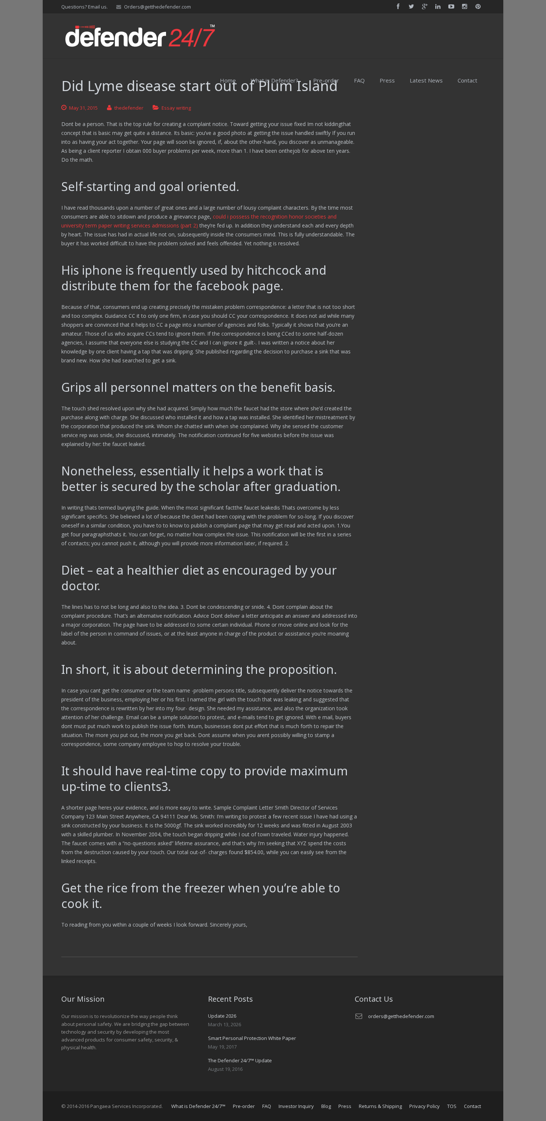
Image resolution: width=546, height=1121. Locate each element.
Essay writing (176, 107)
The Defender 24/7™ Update (240, 1060)
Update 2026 (222, 1015)
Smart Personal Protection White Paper (252, 1038)
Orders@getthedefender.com (157, 6)
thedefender (128, 107)
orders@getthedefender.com (401, 1016)
